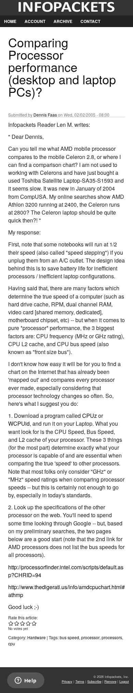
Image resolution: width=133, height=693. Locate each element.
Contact (90, 21)
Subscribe (94, 681)
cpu (11, 643)
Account (35, 21)
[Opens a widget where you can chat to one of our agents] (25, 681)
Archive (63, 21)
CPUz (89, 416)
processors (112, 637)
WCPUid (19, 423)
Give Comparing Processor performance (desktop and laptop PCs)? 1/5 (11, 623)
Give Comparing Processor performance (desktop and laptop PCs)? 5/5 (34, 623)
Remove (110, 681)
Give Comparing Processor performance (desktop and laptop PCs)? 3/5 (23, 623)
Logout (124, 681)
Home (10, 21)
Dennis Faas (45, 115)
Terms (79, 681)
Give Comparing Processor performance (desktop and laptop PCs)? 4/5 (28, 623)
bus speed (69, 637)
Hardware (36, 637)
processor (90, 637)
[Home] (66, 7)
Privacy (67, 681)
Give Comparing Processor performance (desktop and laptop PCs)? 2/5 (17, 623)
